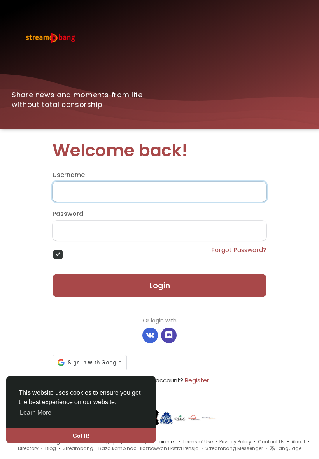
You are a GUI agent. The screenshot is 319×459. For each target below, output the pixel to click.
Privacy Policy (235, 441)
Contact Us (271, 441)
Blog (50, 448)
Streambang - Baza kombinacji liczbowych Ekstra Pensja (131, 448)
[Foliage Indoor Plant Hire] (180, 417)
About (298, 441)
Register (197, 380)
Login (159, 285)
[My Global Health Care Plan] (194, 417)
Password (68, 214)
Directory (28, 448)
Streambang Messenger (234, 448)
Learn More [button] (35, 412)
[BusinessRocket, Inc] (208, 417)
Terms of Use (197, 441)
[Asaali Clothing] (166, 417)
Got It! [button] (81, 436)
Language (288, 448)
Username (69, 175)
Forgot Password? (238, 250)
